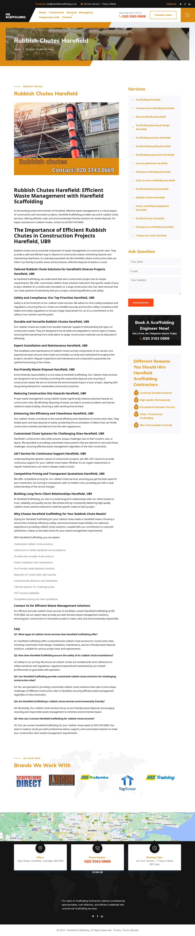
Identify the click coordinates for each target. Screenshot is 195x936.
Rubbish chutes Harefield (150, 197)
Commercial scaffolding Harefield (155, 108)
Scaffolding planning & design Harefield (153, 127)
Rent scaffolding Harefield (151, 116)
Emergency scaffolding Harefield (154, 227)
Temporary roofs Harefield (151, 235)
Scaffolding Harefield (148, 99)
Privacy (117, 930)
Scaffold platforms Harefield (152, 189)
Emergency (86, 12)
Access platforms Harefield (151, 163)
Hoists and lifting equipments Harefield (152, 208)
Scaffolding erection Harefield (153, 137)
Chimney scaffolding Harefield (153, 171)
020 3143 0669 (134, 16)
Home (42, 12)
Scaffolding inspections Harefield (155, 154)
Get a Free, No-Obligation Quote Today (154, 330)
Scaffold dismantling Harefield (153, 146)
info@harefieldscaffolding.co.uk (62, 4)
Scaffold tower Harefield (150, 218)
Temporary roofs (49, 17)
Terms (125, 930)
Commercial (56, 12)
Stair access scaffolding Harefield (155, 180)
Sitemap (134, 930)
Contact (67, 17)
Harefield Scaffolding (77, 930)
